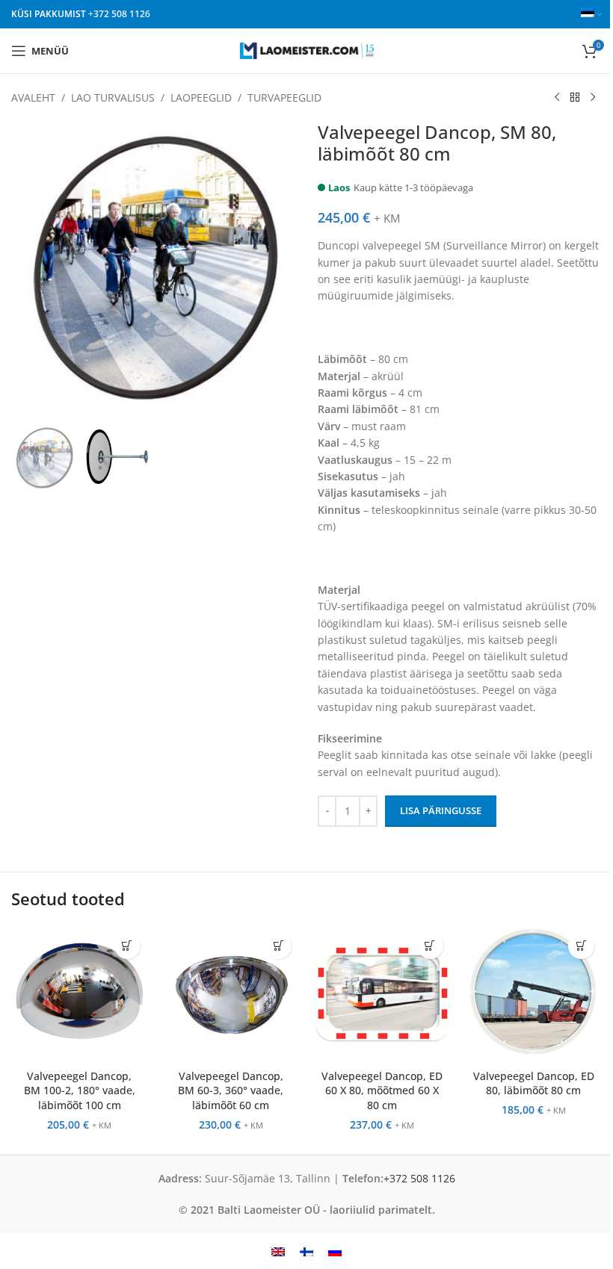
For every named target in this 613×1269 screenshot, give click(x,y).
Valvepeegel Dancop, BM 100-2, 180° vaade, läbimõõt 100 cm (79, 1090)
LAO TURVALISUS (113, 97)
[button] (127, 946)
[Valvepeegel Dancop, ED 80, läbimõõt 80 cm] (534, 993)
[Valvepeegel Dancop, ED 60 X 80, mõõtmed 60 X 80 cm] (382, 993)
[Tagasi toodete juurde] (575, 98)
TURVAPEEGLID (284, 97)
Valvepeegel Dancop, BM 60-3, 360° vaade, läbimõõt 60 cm (230, 1090)
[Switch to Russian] (335, 1250)
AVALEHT (33, 97)
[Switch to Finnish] (306, 1250)
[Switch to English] (278, 1250)
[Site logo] (307, 50)
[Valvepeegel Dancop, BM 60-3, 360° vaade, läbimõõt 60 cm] (231, 993)
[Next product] (593, 98)
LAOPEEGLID (201, 97)
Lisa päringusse (440, 810)
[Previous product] (557, 98)
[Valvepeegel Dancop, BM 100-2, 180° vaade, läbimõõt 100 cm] (79, 993)
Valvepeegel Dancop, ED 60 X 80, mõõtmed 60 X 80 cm (382, 1090)
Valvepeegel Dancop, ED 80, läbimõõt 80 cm (533, 1083)
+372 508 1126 (119, 13)
